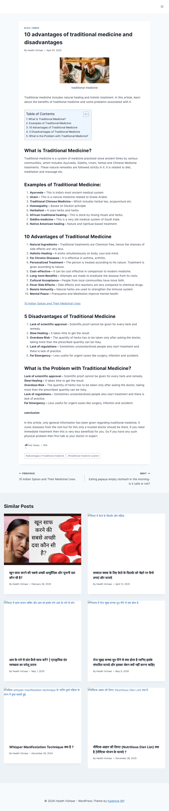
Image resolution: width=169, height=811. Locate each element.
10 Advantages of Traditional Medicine (53, 127)
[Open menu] (162, 6)
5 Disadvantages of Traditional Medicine (54, 131)
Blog (27, 28)
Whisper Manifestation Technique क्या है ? (41, 747)
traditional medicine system (83, 455)
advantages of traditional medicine (45, 455)
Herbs (35, 28)
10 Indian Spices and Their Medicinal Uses (52, 303)
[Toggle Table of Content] (84, 114)
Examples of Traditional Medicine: (50, 123)
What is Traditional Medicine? (47, 119)
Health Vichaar (35, 50)
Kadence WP (116, 801)
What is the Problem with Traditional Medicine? (58, 136)
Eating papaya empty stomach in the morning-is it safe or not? (119, 478)
